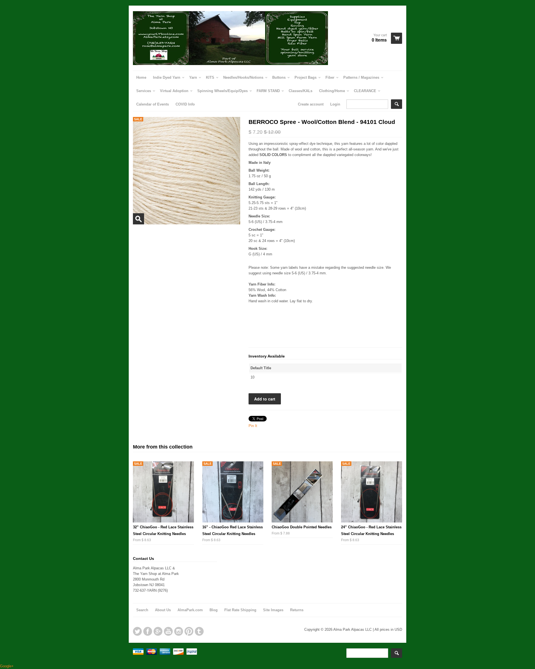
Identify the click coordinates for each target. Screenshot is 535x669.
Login (335, 104)
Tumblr (199, 631)
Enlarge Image (138, 218)
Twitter (137, 631)
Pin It (253, 426)
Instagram (178, 631)
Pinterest (188, 631)
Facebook (147, 631)
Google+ (158, 631)
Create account (311, 104)
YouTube (168, 631)
